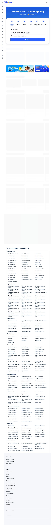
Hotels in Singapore (26, 240)
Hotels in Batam (25, 247)
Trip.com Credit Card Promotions (39, 344)
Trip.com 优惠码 (25, 353)
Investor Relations (10, 473)
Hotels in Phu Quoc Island (27, 262)
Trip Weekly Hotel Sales (13, 349)
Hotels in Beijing (11, 240)
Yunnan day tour (38, 308)
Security (8, 487)
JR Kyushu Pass (25, 429)
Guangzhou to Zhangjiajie (40, 416)
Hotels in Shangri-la (39, 260)
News (7, 456)
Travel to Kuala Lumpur (39, 331)
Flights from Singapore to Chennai (13, 279)
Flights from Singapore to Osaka (40, 282)
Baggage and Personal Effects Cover (14, 379)
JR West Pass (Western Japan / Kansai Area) (41, 426)
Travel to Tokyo (11, 334)
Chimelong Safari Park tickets (41, 303)
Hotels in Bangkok (25, 236)
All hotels (8, 482)
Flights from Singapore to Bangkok (13, 276)
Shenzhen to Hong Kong (13, 412)
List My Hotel (9, 480)
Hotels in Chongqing (12, 264)
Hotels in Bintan (11, 247)
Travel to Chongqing (39, 334)
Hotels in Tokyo (25, 238)
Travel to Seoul (25, 334)
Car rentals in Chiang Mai (27, 395)
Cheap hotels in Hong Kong (27, 367)
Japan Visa (24, 323)
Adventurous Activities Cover (14, 376)
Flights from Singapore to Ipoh (14, 281)
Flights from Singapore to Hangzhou (27, 292)
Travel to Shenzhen (25, 331)
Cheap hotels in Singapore (27, 365)
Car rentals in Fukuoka (26, 399)
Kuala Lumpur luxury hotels (27, 361)
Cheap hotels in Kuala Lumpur (41, 369)
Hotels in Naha (25, 255)
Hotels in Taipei (38, 236)
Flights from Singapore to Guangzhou (13, 273)
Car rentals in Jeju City (12, 390)
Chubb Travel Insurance (26, 374)
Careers (7, 459)
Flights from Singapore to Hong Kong (27, 279)
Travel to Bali (37, 336)
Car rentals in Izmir (12, 399)
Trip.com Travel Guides (39, 353)
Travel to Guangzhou (12, 329)
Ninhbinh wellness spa (39, 314)
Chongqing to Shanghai (13, 419)
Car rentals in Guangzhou (27, 403)
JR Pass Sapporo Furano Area (14, 433)
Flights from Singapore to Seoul (13, 285)
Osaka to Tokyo (25, 408)
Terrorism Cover (38, 385)
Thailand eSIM (24, 320)
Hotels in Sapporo (25, 251)
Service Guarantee (10, 444)
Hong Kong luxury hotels (13, 359)
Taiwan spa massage (12, 314)
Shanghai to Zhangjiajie (39, 419)
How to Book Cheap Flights (27, 347)
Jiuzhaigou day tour (25, 308)
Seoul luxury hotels (39, 361)
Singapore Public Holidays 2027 (13, 354)
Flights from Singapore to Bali (41, 275)
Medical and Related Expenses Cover (14, 386)
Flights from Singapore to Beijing (13, 269)
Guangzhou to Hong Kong (27, 412)
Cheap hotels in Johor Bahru (40, 365)
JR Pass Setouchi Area (39, 431)
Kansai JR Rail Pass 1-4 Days (27, 433)
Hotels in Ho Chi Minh (26, 242)
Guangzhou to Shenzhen (27, 410)
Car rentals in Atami (12, 395)
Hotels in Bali (37, 245)
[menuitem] (2, 6)
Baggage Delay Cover (39, 376)
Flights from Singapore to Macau (27, 295)
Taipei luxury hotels (12, 365)
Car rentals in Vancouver (13, 403)
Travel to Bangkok (38, 329)
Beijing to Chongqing (26, 421)
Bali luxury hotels (11, 361)
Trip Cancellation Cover (13, 382)
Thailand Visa (11, 325)
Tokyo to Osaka (11, 408)
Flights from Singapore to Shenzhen (40, 269)
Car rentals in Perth (39, 401)
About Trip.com (9, 454)
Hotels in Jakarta (38, 242)
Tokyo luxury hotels (39, 359)
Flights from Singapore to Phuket (40, 285)
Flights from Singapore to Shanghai (27, 269)
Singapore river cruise (12, 303)
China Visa (10, 323)
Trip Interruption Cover (26, 385)
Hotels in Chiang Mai (39, 251)
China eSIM (10, 320)
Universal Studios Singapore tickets (27, 304)
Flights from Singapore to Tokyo (40, 279)
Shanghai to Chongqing (39, 414)
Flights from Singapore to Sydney (27, 298)
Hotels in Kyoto (25, 253)
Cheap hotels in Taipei (12, 369)
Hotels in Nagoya (38, 253)
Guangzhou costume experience (39, 311)
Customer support (10, 441)
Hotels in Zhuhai (38, 262)
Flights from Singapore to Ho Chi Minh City (14, 295)
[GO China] (20, 51)
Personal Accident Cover (40, 374)
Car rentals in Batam (39, 390)
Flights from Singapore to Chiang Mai (27, 289)
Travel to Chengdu (12, 336)
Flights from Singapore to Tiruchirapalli (27, 276)
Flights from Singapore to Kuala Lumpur (40, 273)
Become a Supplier (10, 485)
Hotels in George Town (39, 257)
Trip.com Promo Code (12, 343)
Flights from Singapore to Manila (13, 289)
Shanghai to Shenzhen (13, 421)
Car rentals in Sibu (25, 393)
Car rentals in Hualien (26, 401)
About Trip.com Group (10, 467)
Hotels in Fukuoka (12, 249)
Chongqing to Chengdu (13, 410)
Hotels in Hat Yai (11, 260)
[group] (21, 14)
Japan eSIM (37, 318)
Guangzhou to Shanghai (26, 414)
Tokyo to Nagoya (38, 410)
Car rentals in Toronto (26, 397)
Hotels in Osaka (38, 247)
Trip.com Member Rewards (40, 347)
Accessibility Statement (11, 465)
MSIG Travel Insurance (12, 374)
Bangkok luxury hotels (26, 359)
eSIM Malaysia (24, 318)
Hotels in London (11, 257)
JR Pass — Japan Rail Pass (13, 425)
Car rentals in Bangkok (39, 393)
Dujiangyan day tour (12, 310)
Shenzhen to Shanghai (26, 416)
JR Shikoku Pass (38, 429)
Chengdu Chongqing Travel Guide (40, 339)
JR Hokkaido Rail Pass (12, 431)
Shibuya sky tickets (25, 306)
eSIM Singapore (11, 318)
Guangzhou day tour (12, 308)
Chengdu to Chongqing (39, 408)
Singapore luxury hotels (39, 363)
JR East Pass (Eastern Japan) (27, 425)
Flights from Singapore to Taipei (27, 285)
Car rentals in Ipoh (12, 393)
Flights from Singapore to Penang (27, 273)
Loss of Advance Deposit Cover (27, 383)
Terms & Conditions (10, 461)
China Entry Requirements (40, 320)
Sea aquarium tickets (12, 306)
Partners (8, 478)
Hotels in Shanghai (38, 238)
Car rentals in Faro (12, 397)
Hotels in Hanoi (38, 255)
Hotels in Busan (11, 251)
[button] (2, 2)
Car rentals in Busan (39, 397)
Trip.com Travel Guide (12, 351)
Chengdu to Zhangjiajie (13, 416)
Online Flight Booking (39, 349)
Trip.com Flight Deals (26, 343)
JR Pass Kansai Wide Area (27, 431)
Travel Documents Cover (40, 378)
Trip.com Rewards (10, 476)
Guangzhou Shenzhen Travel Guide (14, 339)
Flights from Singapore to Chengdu (13, 292)
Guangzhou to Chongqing (27, 419)
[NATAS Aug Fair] (42, 51)
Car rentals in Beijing (39, 395)
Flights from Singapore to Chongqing (40, 289)
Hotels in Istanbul (25, 257)
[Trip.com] (8, 2)
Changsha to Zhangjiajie (40, 412)
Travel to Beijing (11, 331)
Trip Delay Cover (25, 376)
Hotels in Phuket (25, 245)
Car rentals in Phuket (12, 401)
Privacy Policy (9, 463)
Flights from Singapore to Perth (40, 298)
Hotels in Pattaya (38, 249)
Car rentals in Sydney (26, 390)
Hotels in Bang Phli (12, 262)
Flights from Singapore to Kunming (40, 292)
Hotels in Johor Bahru (12, 242)
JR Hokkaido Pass (11, 429)
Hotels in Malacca (11, 245)
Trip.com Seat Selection (39, 351)
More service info (9, 446)
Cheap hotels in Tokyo (12, 367)
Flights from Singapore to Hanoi (40, 295)
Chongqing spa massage (26, 310)
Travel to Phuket (25, 336)
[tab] (11, 23)
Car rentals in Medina (39, 399)
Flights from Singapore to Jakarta (27, 282)
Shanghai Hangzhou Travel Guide (27, 339)
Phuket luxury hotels (12, 363)
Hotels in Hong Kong (39, 240)
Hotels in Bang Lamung (26, 249)
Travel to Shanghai (25, 329)
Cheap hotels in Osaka (26, 369)
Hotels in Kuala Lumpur (13, 236)
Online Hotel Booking (26, 349)
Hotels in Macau (11, 253)
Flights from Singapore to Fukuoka (13, 298)
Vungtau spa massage (26, 314)
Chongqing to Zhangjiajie (13, 414)
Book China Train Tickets (26, 351)
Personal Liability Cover (39, 382)
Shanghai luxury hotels (26, 363)
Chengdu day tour (38, 306)
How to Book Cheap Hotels (14, 347)
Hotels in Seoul (11, 238)
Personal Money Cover (26, 378)
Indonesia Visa (38, 323)
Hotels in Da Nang (12, 255)
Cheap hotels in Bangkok (40, 367)
